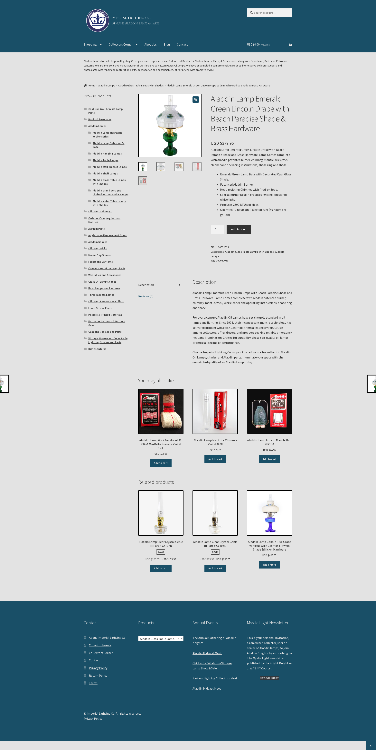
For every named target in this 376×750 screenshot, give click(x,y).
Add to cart (239, 229)
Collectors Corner (121, 44)
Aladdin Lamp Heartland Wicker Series (107, 134)
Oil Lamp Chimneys (100, 211)
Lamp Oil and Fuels (100, 308)
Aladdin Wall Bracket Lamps (110, 167)
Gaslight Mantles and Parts (105, 331)
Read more (269, 564)
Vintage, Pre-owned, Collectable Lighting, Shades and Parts (107, 340)
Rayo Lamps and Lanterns (104, 288)
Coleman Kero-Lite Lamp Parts (106, 268)
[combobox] (160, 638)
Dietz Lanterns (97, 349)
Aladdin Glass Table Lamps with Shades (141, 85)
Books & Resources (99, 119)
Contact (182, 44)
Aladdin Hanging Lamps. (108, 153)
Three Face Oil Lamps (101, 294)
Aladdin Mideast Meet (207, 688)
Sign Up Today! (269, 678)
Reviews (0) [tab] (145, 296)
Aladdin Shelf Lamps (105, 173)
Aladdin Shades (97, 242)
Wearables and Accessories (104, 275)
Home (92, 85)
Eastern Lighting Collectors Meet (215, 678)
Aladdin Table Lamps (105, 160)
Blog (167, 44)
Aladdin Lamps (106, 85)
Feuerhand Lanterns (100, 261)
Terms (93, 683)
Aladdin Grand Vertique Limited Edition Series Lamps (110, 192)
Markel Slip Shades (99, 255)
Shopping (90, 44)
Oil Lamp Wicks (97, 248)
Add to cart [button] (161, 463)
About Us (151, 44)
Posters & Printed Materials (105, 314)
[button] (196, 99)
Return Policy (98, 675)
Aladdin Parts (96, 228)
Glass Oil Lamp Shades (102, 281)
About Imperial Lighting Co (107, 638)
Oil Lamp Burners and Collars (106, 301)
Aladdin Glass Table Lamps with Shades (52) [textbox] (161, 639)
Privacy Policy (98, 668)
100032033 (222, 260)
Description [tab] (146, 285)
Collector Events (100, 645)
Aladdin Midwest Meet (207, 653)
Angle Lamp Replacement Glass (107, 235)
